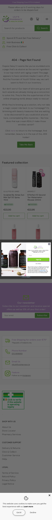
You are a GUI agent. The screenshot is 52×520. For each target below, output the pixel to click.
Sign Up (38, 259)
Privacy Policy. (43, 270)
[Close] (49, 495)
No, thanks (38, 263)
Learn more (28, 506)
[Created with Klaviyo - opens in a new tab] (26, 277)
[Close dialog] (49, 244)
